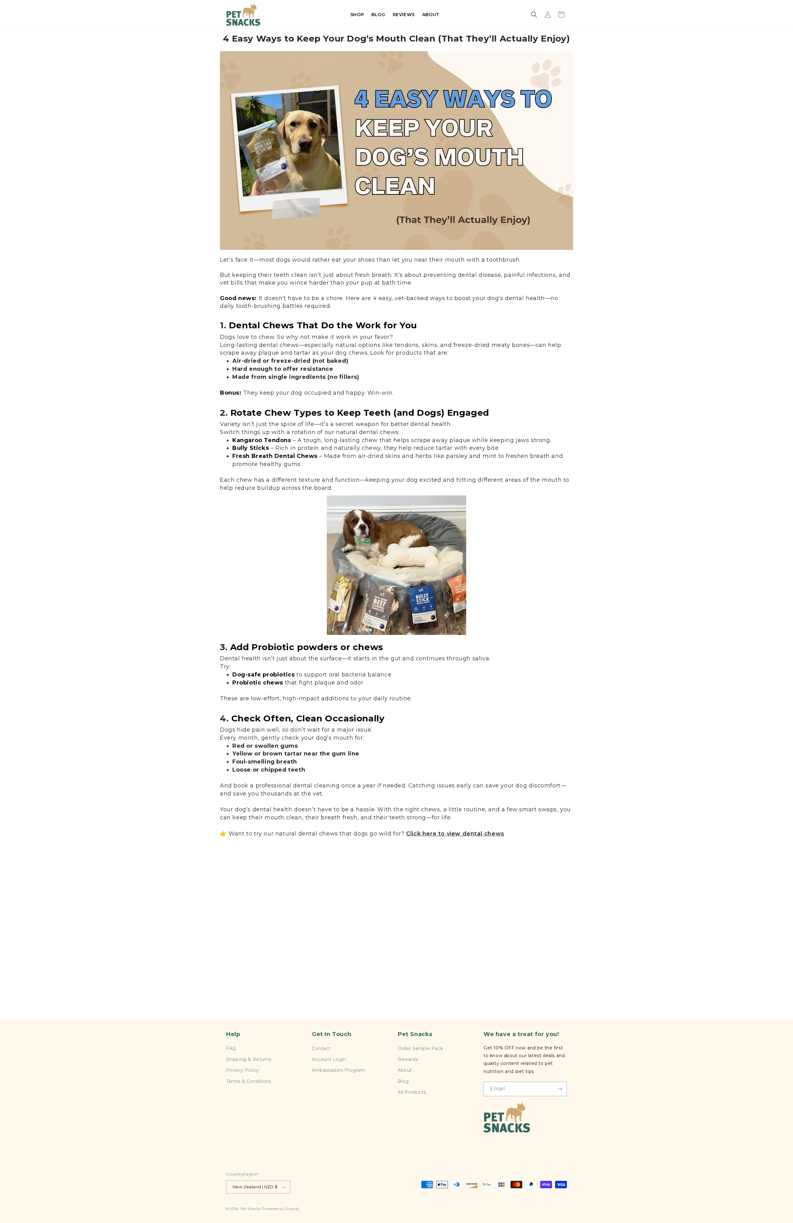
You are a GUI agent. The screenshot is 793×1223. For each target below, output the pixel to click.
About (405, 1070)
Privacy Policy (242, 1070)
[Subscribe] (560, 1089)
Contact (321, 1048)
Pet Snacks (250, 1209)
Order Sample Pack (420, 1048)
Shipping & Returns (248, 1059)
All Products (412, 1092)
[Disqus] (396, 933)
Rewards (408, 1059)
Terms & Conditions (248, 1081)
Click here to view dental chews (455, 833)
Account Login (329, 1059)
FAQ (231, 1048)
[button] (534, 14)
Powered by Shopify (280, 1209)
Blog (403, 1081)
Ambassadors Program (338, 1070)
